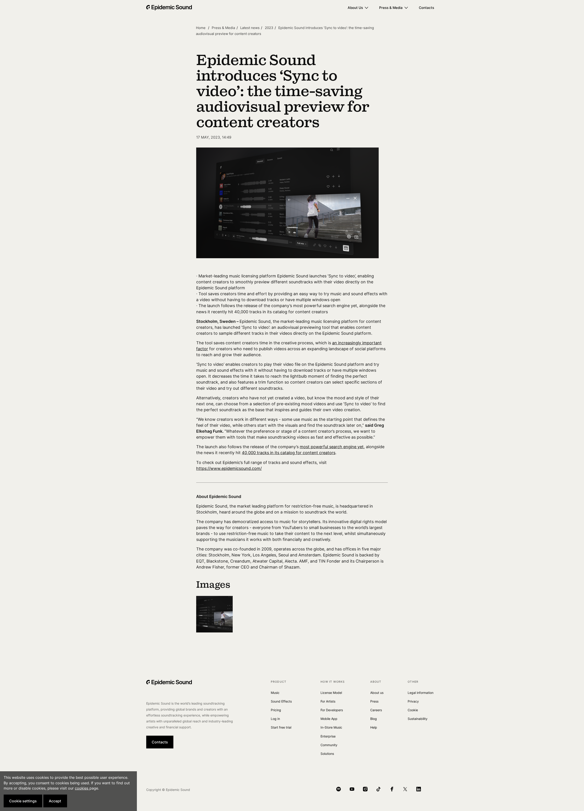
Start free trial (281, 727)
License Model (331, 693)
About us (376, 693)
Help (373, 727)
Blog (373, 719)
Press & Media (391, 7)
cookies (82, 788)
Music (275, 693)
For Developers (332, 710)
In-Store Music (331, 727)
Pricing (276, 710)
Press (374, 701)
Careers (376, 710)
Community (329, 745)
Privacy (413, 701)
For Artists (328, 701)
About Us (355, 7)
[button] (23, 801)
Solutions (327, 754)
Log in (275, 719)
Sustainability (418, 719)
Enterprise (328, 736)
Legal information (420, 693)
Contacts (426, 7)
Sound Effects (281, 701)
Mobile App (329, 719)
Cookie (413, 710)
